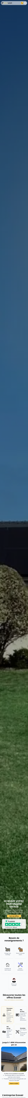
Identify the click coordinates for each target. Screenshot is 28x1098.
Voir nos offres (14, 916)
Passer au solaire (14, 1083)
